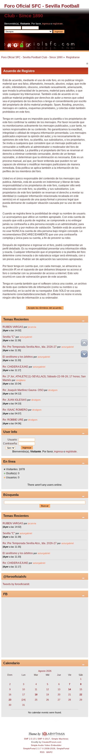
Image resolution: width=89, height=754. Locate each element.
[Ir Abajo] (84, 353)
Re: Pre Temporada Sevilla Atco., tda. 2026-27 (30, 346)
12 (47, 689)
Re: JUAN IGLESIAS (15, 399)
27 (59, 699)
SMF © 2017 (44, 739)
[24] (23, 699)
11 (36, 689)
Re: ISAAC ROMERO (15, 409)
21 (69, 694)
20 (59, 694)
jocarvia (32, 327)
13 (59, 689)
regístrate (57, 23)
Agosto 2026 (44, 671)
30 (10, 705)
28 (69, 699)
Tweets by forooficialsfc (16, 584)
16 (10, 694)
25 (36, 699)
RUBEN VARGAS (13, 326)
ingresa (46, 23)
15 (80, 689)
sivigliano (20, 380)
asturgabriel (26, 337)
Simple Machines (59, 739)
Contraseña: (10, 443)
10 (23, 689)
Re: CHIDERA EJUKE (15, 366)
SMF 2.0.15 (30, 739)
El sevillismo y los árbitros (18, 356)
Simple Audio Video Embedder (46, 745)
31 (23, 705)
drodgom (52, 390)
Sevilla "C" (9, 336)
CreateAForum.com (51, 742)
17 (23, 694)
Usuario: (12, 439)
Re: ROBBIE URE (13, 419)
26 (47, 699)
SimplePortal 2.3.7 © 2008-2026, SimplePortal (46, 748)
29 (80, 699)
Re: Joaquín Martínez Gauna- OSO (23, 390)
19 (47, 694)
